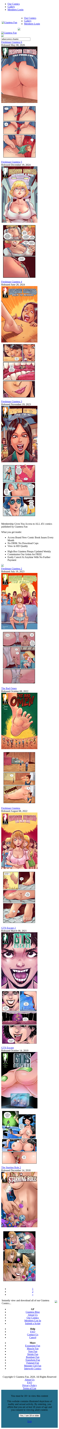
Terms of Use (29, 1388)
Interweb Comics (32, 1368)
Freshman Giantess (10, 808)
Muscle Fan (33, 1348)
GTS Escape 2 (8, 928)
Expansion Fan (32, 1345)
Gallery (11, 6)
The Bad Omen (9, 688)
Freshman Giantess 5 (11, 162)
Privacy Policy (29, 1385)
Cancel (32, 1337)
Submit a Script (32, 1323)
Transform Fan (32, 1360)
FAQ (32, 1331)
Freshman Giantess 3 (11, 401)
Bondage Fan (32, 1357)
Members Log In (32, 1320)
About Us (33, 1315)
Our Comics (14, 4)
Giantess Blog (33, 1312)
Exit (30, 1421)
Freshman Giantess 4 (11, 281)
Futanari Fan (32, 1362)
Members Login (15, 9)
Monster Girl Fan (32, 1365)
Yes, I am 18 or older (29, 1415)
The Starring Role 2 (11, 1167)
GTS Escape (7, 1047)
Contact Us (32, 1334)
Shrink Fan (32, 1354)
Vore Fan (32, 1351)
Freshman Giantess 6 (11, 42)
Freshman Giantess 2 (11, 568)
